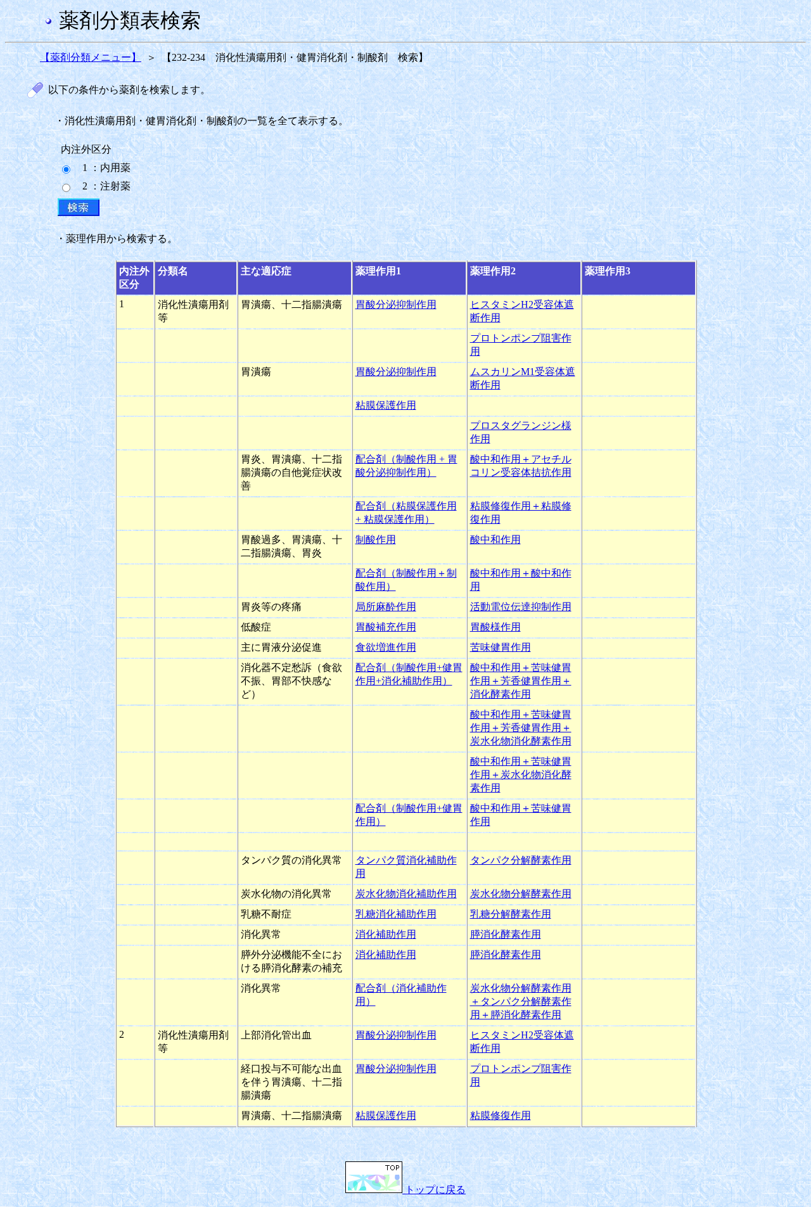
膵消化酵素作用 (505, 934)
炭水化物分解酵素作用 (521, 893)
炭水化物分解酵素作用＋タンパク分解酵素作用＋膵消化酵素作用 (521, 1001)
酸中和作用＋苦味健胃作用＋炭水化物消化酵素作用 (521, 774)
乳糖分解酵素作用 (510, 914)
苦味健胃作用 (500, 647)
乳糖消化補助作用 (396, 914)
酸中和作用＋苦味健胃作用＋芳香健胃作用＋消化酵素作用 (521, 680)
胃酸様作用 (495, 627)
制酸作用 (375, 539)
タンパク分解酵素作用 (521, 860)
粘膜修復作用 (500, 1115)
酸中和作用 (495, 539)
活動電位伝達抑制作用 (521, 606)
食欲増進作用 (385, 647)
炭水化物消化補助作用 (406, 893)
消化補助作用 (385, 934)
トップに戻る (434, 1189)
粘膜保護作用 (385, 405)
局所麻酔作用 (385, 606)
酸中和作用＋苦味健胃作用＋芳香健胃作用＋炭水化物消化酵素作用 (521, 727)
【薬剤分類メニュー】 (90, 57)
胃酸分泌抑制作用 (396, 304)
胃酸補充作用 (385, 627)
